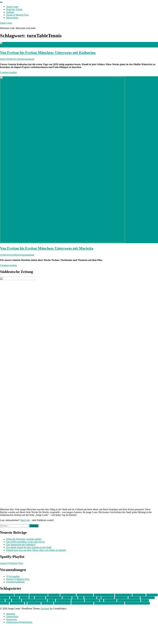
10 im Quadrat (7, 595)
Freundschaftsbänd (15, 582)
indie (31, 597)
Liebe (81, 597)
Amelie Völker (22, 595)
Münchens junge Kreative (34, 600)
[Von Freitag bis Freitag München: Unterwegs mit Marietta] (62, 241)
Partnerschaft (77, 600)
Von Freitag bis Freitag (82, 603)
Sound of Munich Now (17, 15)
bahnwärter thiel (68, 595)
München (16, 600)
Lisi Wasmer (90, 597)
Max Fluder (134, 597)
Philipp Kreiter (92, 600)
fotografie (14, 597)
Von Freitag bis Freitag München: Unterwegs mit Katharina (48, 53)
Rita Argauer (110, 600)
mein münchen (147, 597)
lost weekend (107, 597)
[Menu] (1, 2)
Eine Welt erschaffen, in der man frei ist (25, 541)
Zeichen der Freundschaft (137, 603)
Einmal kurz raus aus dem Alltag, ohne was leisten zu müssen (36, 550)
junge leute (40, 597)
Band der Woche (14, 9)
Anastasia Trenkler (38, 595)
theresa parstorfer (62, 603)
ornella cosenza (63, 600)
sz (26, 603)
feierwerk (4, 597)
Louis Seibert (121, 597)
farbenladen (152, 595)
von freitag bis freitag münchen (109, 603)
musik (8, 600)
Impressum (11, 619)
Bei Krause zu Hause (104, 595)
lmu (99, 597)
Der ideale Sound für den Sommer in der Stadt (28, 547)
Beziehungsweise (123, 595)
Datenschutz (12, 17)
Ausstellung (54, 595)
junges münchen (54, 597)
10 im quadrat (13, 576)
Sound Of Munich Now (11, 563)
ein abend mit (139, 595)
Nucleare (45, 608)
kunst (74, 597)
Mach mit (25, 520)
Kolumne (67, 597)
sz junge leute (34, 603)
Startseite (10, 613)
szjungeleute (28, 59)
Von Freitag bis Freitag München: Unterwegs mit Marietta (46, 248)
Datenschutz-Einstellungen (19, 622)
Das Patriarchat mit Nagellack (20, 544)
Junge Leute (12, 6)
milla (2, 600)
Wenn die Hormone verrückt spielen (23, 539)
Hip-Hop (24, 597)
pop (101, 600)
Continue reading (8, 72)
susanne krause (17, 603)
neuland (10, 12)
